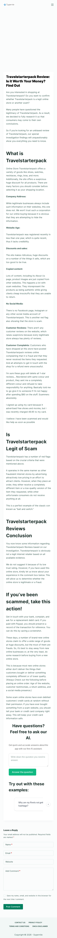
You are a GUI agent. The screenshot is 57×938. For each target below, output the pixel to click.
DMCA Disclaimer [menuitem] (40, 926)
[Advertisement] (28, 39)
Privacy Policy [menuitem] (35, 922)
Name (8, 844)
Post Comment (13, 906)
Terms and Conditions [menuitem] (19, 926)
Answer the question (22, 772)
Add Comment (12, 871)
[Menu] (52, 4)
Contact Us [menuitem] (20, 922)
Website (9, 861)
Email (8, 853)
